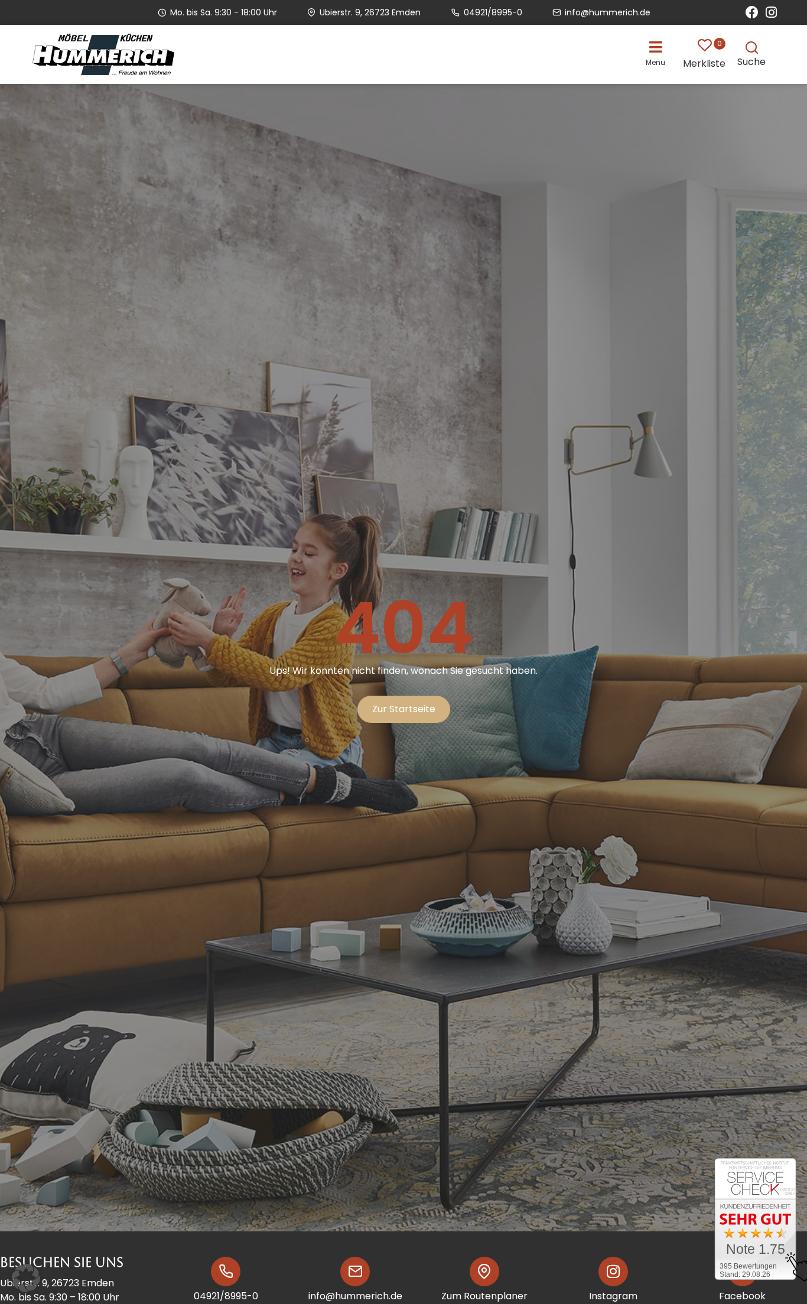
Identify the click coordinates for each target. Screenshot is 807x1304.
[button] (658, 53)
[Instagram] (770, 12)
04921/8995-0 (226, 1296)
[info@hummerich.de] (355, 1271)
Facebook (742, 1296)
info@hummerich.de (355, 1296)
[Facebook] (752, 12)
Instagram (613, 1296)
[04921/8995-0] (225, 1271)
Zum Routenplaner (484, 1296)
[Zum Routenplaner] (484, 1271)
